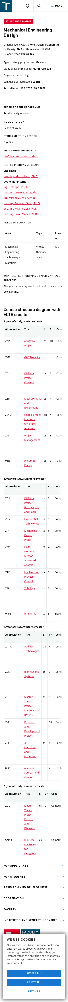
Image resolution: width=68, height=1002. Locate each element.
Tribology (29, 588)
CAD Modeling (32, 357)
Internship (30, 613)
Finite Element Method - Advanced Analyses (30, 556)
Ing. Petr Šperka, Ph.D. (17, 187)
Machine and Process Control (31, 576)
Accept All (33, 973)
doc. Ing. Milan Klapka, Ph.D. (21, 208)
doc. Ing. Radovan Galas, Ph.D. (22, 203)
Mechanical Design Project (30, 535)
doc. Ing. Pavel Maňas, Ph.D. (21, 214)
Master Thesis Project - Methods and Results (32, 706)
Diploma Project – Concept (29, 378)
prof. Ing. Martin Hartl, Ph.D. (21, 156)
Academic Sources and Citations (31, 772)
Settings (34, 991)
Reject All (34, 982)
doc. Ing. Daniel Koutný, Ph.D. (21, 192)
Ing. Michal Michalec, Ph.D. (20, 197)
